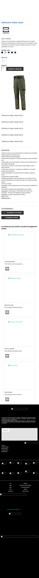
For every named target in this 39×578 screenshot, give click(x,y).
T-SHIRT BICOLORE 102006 (9, 261)
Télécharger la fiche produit (13, 212)
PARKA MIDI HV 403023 (9, 305)
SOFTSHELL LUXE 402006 (9, 348)
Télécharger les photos (11, 217)
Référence (3, 39)
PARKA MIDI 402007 (8, 392)
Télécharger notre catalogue (13, 509)
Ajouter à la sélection (15, 69)
